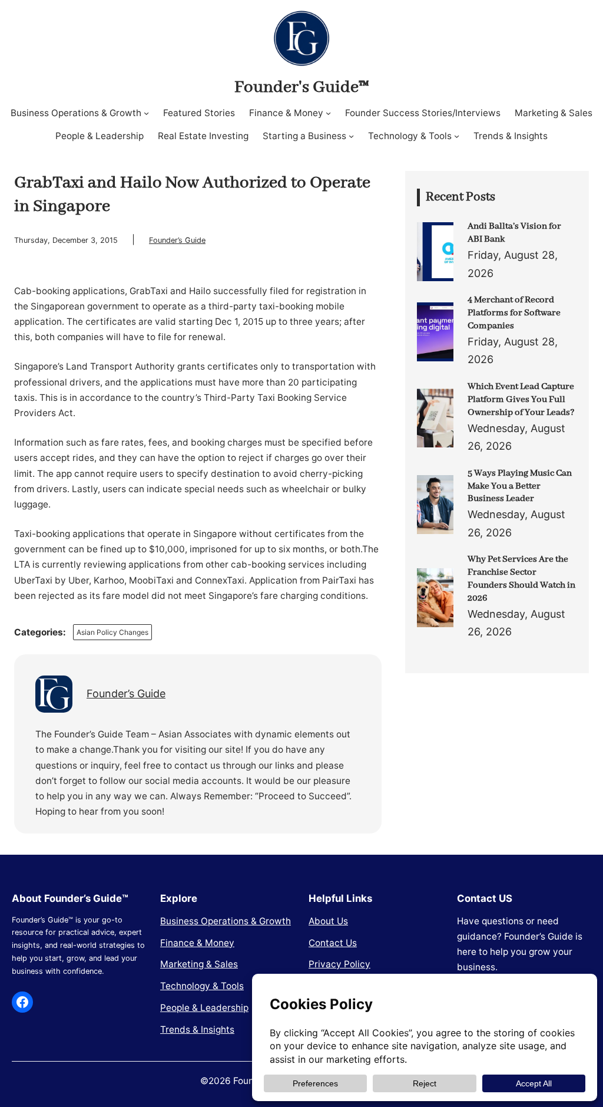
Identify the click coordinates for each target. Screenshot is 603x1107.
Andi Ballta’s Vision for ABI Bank (514, 232)
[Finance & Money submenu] (328, 113)
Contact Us (333, 942)
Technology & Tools (202, 985)
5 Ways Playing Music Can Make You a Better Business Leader (520, 486)
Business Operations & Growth (225, 921)
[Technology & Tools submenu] (456, 136)
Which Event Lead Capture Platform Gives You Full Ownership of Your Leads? (521, 400)
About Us (328, 921)
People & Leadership (204, 1007)
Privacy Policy (339, 964)
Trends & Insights (197, 1029)
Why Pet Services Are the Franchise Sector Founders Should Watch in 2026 (521, 579)
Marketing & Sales (199, 964)
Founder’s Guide (177, 240)
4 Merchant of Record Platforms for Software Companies (514, 313)
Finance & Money (197, 942)
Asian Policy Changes (112, 632)
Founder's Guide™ (301, 87)
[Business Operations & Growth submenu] (146, 113)
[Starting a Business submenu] (351, 136)
